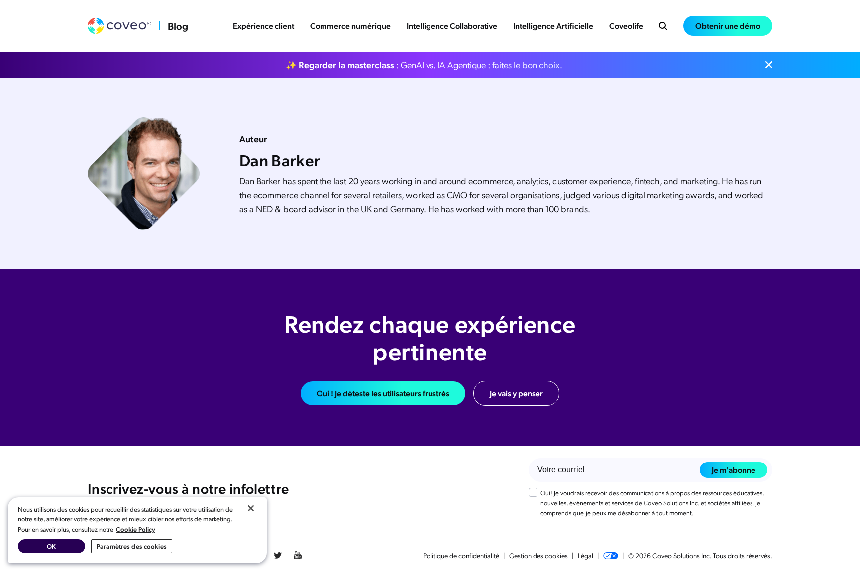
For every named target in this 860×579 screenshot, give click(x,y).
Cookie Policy (135, 529)
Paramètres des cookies (132, 546)
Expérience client (263, 25)
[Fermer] (251, 508)
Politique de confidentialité (461, 555)
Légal (585, 555)
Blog (178, 25)
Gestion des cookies (538, 555)
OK (51, 546)
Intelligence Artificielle (553, 25)
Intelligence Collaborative (452, 25)
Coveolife (626, 25)
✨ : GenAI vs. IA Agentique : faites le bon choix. (424, 64)
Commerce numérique (350, 25)
